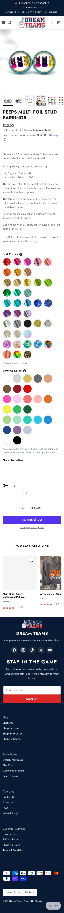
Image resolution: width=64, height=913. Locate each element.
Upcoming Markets (13, 770)
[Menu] (4, 22)
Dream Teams (16, 901)
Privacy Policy (11, 834)
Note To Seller (13, 460)
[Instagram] (23, 650)
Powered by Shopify (33, 901)
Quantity (9, 485)
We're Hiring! (10, 813)
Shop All (8, 722)
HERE (18, 229)
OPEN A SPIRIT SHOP (32, 12)
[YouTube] (49, 650)
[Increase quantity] (27, 493)
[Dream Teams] (32, 22)
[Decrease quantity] (7, 493)
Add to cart (32, 508)
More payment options (32, 527)
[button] (32, 130)
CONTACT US (12, 12)
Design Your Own (13, 760)
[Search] (11, 22)
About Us (8, 802)
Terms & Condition (13, 850)
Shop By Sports (11, 739)
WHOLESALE (51, 12)
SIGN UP (32, 699)
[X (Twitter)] (41, 650)
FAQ (5, 808)
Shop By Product (12, 733)
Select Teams (10, 776)
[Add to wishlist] (32, 561)
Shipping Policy (11, 845)
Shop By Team (11, 728)
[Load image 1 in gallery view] (32, 62)
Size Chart (8, 765)
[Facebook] (14, 650)
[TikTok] (32, 650)
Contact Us (9, 797)
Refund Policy (11, 839)
